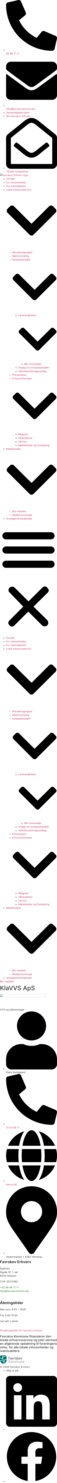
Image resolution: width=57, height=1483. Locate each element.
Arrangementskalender (19, 518)
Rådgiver (23, 434)
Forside (10, 178)
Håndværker (25, 437)
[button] (28, 578)
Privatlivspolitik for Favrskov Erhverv (21, 1330)
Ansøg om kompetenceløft (33, 367)
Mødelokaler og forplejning (33, 445)
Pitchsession (19, 374)
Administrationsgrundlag (32, 371)
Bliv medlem (19, 511)
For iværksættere (16, 186)
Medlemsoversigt (22, 514)
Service (22, 441)
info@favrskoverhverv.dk (14, 1291)
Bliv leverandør (32, 363)
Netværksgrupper (22, 252)
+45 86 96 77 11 (9, 1287)
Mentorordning (20, 255)
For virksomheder (16, 182)
